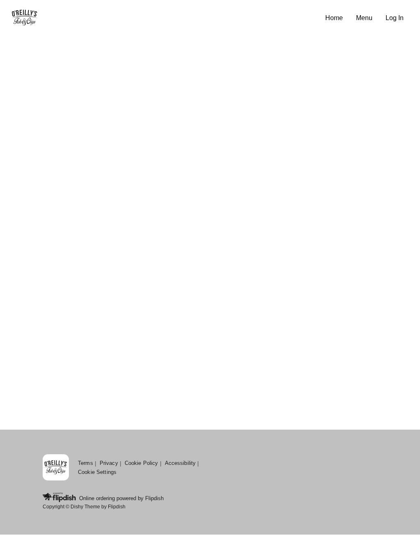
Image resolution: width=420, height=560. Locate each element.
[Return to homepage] (56, 468)
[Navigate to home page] (164, 18)
